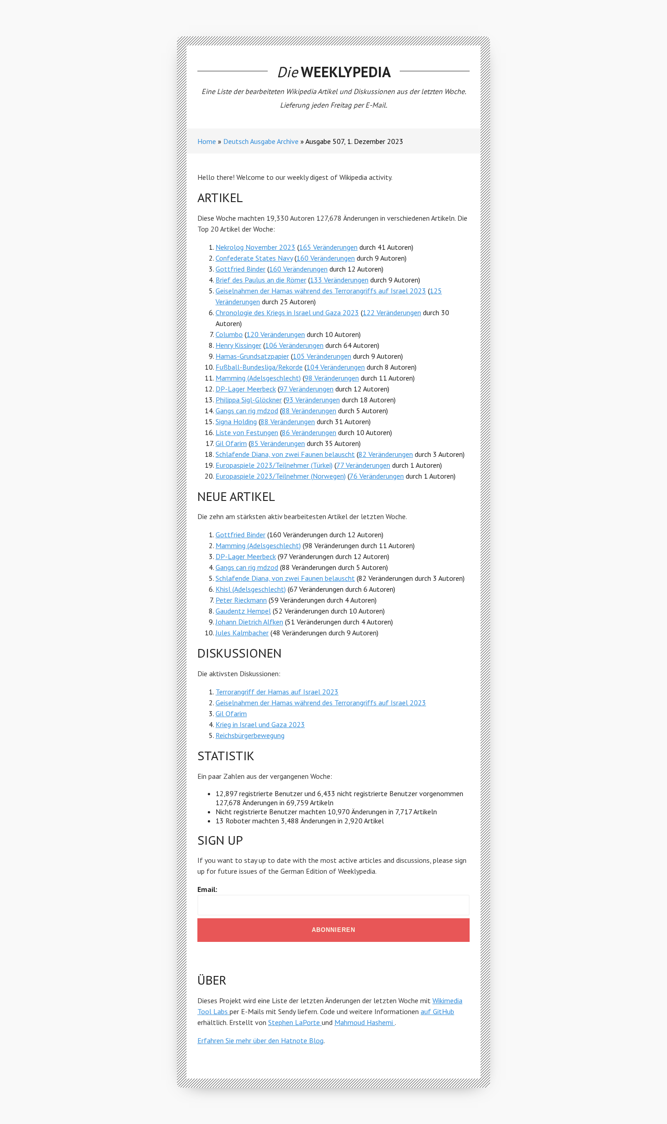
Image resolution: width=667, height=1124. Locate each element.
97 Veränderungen (307, 388)
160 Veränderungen (325, 257)
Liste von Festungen (247, 432)
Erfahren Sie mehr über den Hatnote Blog (260, 1040)
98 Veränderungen (331, 377)
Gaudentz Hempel (243, 610)
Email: (207, 889)
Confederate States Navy (254, 257)
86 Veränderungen (309, 432)
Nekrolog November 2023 (255, 247)
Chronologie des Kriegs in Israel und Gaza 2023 (287, 312)
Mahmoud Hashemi (364, 1022)
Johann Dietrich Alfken (249, 621)
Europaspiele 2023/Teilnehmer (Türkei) (274, 465)
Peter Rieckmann (241, 599)
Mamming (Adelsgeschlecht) (258, 377)
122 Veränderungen (392, 312)
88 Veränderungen (309, 410)
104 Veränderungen (335, 366)
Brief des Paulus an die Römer (261, 279)
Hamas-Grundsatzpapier (252, 356)
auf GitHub (437, 1011)
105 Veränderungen (322, 356)
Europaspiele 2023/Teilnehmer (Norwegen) (281, 475)
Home (206, 141)
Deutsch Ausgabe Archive (261, 141)
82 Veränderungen (385, 454)
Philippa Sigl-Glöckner (249, 399)
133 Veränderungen (339, 279)
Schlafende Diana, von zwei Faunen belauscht (285, 454)
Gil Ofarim (231, 443)
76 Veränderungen (376, 475)
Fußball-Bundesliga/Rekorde (259, 366)
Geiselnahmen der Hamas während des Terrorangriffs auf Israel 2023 (321, 290)
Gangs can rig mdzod (247, 410)
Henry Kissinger (238, 345)
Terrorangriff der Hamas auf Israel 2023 (277, 691)
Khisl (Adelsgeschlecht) (251, 589)
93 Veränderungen (312, 399)
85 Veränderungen (277, 443)
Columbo (229, 334)
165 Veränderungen (328, 247)
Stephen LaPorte (295, 1022)
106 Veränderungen (294, 345)
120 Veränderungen (275, 334)
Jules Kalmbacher (242, 632)
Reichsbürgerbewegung (250, 735)
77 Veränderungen (363, 465)
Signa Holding (236, 421)
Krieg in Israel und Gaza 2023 (260, 724)
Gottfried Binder (240, 268)
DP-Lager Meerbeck (246, 388)
